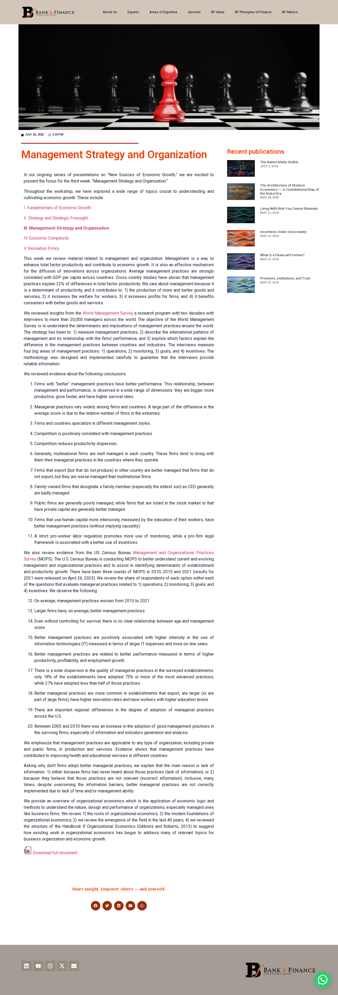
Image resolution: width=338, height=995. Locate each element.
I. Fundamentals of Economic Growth (57, 207)
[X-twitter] (62, 966)
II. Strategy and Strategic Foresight (56, 218)
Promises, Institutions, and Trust (285, 278)
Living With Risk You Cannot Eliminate (289, 209)
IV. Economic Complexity (46, 238)
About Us (110, 12)
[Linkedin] (26, 966)
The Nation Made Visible (279, 162)
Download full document (55, 852)
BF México (290, 12)
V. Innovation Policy (41, 248)
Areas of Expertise (163, 12)
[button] (95, 905)
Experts (133, 12)
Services (194, 12)
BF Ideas (217, 12)
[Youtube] (38, 966)
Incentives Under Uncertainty (283, 232)
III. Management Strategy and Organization (66, 228)
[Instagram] (50, 966)
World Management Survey (108, 313)
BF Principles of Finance (253, 12)
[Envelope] (74, 966)
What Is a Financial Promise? (282, 255)
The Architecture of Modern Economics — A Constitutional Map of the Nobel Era (289, 189)
